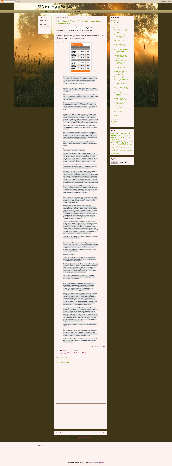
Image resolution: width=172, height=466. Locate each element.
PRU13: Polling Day (120, 77)
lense (112, 144)
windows (114, 140)
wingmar (91, 462)
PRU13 (84, 353)
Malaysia (125, 139)
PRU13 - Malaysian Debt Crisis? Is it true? (121, 102)
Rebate (112, 147)
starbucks (130, 151)
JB (122, 146)
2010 (114, 124)
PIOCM (77, 11)
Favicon (130, 144)
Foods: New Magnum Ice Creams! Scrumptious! (120, 73)
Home (81, 433)
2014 (114, 20)
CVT (128, 144)
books (123, 149)
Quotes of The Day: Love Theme (120, 41)
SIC (116, 147)
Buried (124, 144)
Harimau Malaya (114, 146)
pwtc (118, 151)
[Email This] (71, 350)
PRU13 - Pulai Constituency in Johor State (121, 94)
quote (121, 151)
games (130, 139)
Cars (114, 143)
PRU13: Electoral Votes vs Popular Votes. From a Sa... (121, 36)
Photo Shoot (129, 146)
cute (131, 143)
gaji (116, 150)
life (76, 353)
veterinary (117, 153)
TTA (125, 141)
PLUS (122, 141)
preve (112, 151)
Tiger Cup (119, 149)
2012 (114, 119)
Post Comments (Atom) (84, 437)
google (123, 133)
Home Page (44, 11)
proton (115, 151)
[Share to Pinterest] (77, 350)
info (72, 353)
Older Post (102, 433)
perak (125, 150)
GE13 (68, 353)
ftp (114, 150)
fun (112, 143)
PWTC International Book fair (120, 112)
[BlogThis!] (72, 350)
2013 (114, 22)
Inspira (120, 146)
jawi (120, 150)
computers (129, 141)
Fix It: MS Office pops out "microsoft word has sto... (120, 31)
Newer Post (59, 433)
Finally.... (116, 115)
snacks (126, 151)
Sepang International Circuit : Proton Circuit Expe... (121, 56)
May (116, 27)
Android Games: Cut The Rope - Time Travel (120, 67)
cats (126, 149)
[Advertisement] (80, 416)
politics (80, 353)
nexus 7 (125, 136)
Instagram (66, 11)
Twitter (55, 11)
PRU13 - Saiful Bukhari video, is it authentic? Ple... (121, 88)
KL (74, 353)
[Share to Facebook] (76, 350)
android (114, 133)
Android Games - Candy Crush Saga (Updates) (121, 107)
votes (88, 353)
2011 (114, 121)
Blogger (65, 353)
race (123, 151)
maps (115, 144)
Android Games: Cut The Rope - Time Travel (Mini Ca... (120, 62)
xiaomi (114, 136)
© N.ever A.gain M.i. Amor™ (57, 7)
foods (112, 150)
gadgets (122, 138)
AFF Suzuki (120, 144)
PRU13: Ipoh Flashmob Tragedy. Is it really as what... (121, 51)
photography (129, 150)
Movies (118, 141)
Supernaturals (122, 147)
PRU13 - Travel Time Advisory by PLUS (120, 98)
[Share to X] (74, 350)
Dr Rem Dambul (101, 346)
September (118, 24)
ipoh (118, 150)
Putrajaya (122, 143)
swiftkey (113, 153)
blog (61, 353)
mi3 (130, 133)
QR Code (127, 143)
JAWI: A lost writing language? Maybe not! (120, 45)
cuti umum (130, 149)
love (123, 150)
